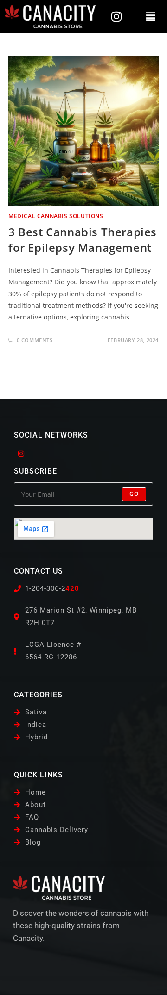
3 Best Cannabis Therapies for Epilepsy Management (82, 239)
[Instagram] (116, 16)
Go (134, 494)
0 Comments (35, 340)
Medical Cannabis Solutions (55, 216)
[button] (150, 16)
